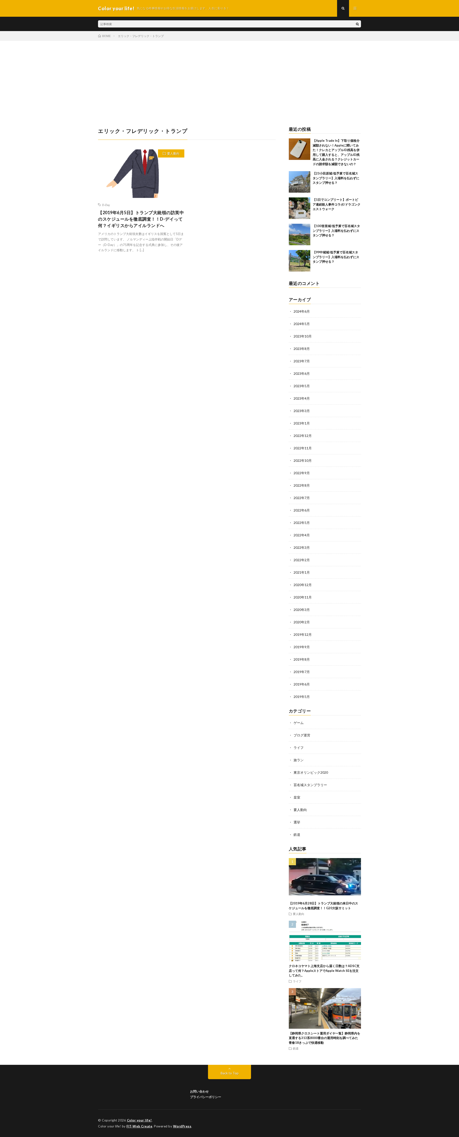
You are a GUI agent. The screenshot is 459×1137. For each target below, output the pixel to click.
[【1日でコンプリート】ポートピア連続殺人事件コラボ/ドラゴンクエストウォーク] (299, 208)
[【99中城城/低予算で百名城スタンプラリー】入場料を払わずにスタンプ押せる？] (299, 261)
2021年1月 (302, 572)
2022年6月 (302, 510)
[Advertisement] (229, 76)
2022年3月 (302, 547)
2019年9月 (302, 647)
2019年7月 (302, 672)
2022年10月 (303, 460)
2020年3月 (302, 610)
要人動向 (173, 153)
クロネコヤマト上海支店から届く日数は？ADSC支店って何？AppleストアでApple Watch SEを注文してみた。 (324, 970)
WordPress (182, 1126)
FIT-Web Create (139, 1126)
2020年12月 (303, 585)
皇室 (297, 797)
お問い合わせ (199, 1091)
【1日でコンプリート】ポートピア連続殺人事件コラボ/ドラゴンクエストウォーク (337, 204)
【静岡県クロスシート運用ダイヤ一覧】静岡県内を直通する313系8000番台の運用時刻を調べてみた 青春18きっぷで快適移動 (325, 1038)
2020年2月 (302, 622)
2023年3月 (302, 411)
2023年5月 (302, 386)
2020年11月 (303, 597)
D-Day (106, 204)
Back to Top (230, 1073)
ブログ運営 (302, 735)
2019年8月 (302, 659)
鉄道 (297, 834)
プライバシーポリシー (205, 1097)
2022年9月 (302, 473)
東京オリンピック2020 (311, 772)
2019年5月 (302, 697)
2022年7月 (302, 498)
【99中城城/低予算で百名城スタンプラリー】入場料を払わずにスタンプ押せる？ (336, 256)
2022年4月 (302, 535)
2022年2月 (302, 560)
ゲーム (299, 723)
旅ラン (299, 760)
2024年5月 (302, 324)
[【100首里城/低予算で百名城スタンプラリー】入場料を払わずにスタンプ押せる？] (299, 234)
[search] (357, 23)
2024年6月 (302, 311)
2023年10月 (303, 336)
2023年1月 (302, 423)
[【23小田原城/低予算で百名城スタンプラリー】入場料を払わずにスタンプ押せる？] (299, 182)
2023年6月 (302, 373)
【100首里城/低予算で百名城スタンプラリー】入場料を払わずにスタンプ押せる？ (336, 230)
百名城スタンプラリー (310, 785)
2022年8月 (302, 485)
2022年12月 (303, 436)
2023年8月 (302, 349)
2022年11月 (303, 448)
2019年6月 (302, 684)
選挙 (297, 822)
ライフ (299, 747)
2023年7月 (302, 361)
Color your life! (139, 1120)
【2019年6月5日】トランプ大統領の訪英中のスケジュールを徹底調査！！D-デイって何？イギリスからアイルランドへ (141, 219)
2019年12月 (303, 634)
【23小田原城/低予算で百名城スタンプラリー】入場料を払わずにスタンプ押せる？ (336, 178)
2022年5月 (302, 523)
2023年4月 (302, 398)
